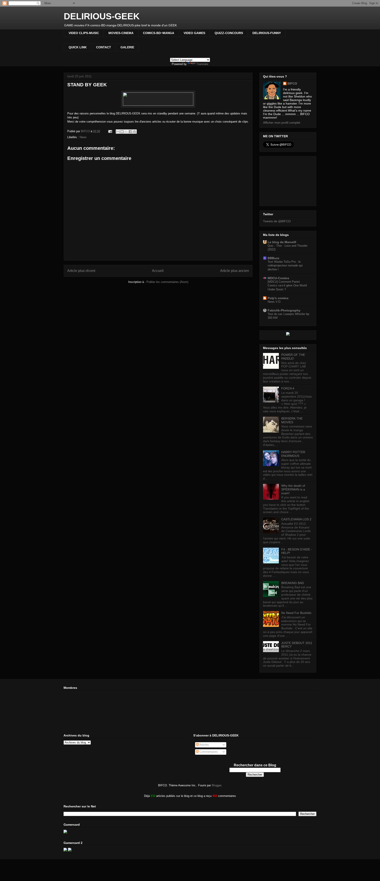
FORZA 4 (287, 388)
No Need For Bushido (296, 613)
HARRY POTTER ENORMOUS (293, 454)
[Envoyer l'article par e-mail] (110, 131)
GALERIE (127, 47)
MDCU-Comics (278, 278)
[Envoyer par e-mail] (118, 131)
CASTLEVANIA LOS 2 (296, 519)
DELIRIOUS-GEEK (102, 16)
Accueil (158, 271)
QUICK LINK (78, 47)
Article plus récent (81, 271)
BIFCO (292, 83)
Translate (202, 64)
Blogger (216, 785)
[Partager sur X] (126, 131)
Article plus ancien (234, 271)
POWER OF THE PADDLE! (293, 356)
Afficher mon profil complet (281, 122)
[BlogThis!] (122, 131)
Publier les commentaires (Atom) (167, 282)
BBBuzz (273, 258)
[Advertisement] (285, 180)
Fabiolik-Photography (284, 310)
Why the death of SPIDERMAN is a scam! (293, 489)
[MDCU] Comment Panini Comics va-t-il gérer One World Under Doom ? (287, 285)
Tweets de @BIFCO (277, 221)
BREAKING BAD (292, 583)
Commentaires (208, 751)
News (83, 137)
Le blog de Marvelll (282, 242)
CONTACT (103, 47)
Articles (204, 744)
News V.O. (274, 301)
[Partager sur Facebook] (130, 131)
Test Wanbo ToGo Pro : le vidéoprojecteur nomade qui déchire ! (285, 265)
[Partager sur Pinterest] (134, 131)
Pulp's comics (278, 298)
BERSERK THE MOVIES (292, 420)
